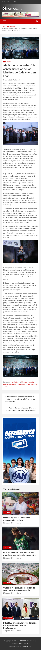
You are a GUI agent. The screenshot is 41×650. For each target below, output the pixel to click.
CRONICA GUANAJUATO (26, 641)
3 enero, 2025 (8, 80)
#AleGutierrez (15, 382)
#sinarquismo (33, 384)
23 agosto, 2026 (8, 523)
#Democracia (8, 384)
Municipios (7, 62)
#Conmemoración (27, 382)
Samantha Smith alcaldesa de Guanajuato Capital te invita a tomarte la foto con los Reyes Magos (20, 399)
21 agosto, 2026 (8, 593)
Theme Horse (23, 644)
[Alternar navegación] (4, 21)
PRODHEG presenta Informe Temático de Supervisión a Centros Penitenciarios (20, 625)
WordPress (27, 646)
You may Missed (11, 489)
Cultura (7, 512)
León (5, 386)
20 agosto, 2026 (8, 631)
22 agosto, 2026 (8, 558)
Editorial (17, 80)
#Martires (23, 384)
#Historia (16, 384)
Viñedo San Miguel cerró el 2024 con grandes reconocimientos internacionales (21, 409)
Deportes (7, 547)
